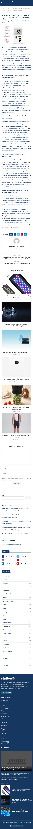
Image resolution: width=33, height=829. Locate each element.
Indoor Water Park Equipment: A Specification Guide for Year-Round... (21, 811)
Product (17, 640)
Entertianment (4, 743)
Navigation (18, 544)
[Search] (31, 2)
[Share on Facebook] (15, 234)
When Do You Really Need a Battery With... (16, 352)
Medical (17, 630)
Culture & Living (5, 741)
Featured (17, 597)
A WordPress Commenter (8, 544)
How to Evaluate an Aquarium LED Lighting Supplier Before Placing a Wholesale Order (15, 773)
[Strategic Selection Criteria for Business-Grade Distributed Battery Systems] (16, 312)
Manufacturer (17, 626)
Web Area (17, 665)
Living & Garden (17, 622)
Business (17, 583)
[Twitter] (14, 826)
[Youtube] (19, 826)
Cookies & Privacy (5, 716)
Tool (17, 655)
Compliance (4, 710)
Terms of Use (4, 703)
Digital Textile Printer (17, 594)
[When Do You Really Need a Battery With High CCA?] (16, 340)
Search (3, 495)
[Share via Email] (25, 234)
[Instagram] (16, 826)
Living (17, 619)
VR (17, 662)
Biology (17, 579)
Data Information (5, 708)
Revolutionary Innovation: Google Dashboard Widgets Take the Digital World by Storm (14, 768)
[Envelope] (22, 826)
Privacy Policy (4, 700)
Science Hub (17, 644)
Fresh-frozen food (17, 601)
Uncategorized (17, 658)
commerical (17, 590)
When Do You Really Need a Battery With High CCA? (15, 534)
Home (3, 8)
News (9, 8)
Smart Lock (17, 648)
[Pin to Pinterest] (22, 234)
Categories (4, 722)
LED (17, 615)
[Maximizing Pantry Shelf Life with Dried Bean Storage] (16, 395)
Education (3, 733)
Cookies (3, 705)
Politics (3, 730)
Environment (4, 736)
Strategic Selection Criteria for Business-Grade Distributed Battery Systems (14, 778)
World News (4, 725)
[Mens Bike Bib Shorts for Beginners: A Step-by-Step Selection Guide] (16, 423)
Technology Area (17, 651)
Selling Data (4, 718)
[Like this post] (11, 234)
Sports (2, 738)
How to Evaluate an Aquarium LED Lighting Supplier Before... (21, 789)
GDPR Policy (4, 713)
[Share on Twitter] (18, 234)
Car (17, 587)
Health (17, 604)
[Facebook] (11, 826)
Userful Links (5, 697)
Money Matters (17, 633)
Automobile (17, 576)
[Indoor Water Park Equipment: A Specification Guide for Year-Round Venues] (5, 811)
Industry (17, 608)
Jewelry (17, 612)
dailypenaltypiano (11, 21)
